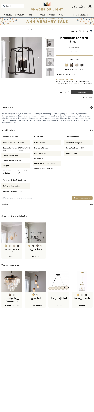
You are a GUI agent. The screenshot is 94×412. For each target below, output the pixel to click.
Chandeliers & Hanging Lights (29, 29)
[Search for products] (4, 6)
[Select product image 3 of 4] (50, 62)
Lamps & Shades (52, 14)
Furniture (70, 15)
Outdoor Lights (43, 14)
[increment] (68, 91)
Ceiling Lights (30, 14)
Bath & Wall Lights (20, 14)
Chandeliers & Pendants (8, 14)
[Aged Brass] (66, 65)
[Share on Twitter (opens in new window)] (80, 31)
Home (3, 29)
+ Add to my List (87, 97)
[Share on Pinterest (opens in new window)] (84, 31)
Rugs (76, 15)
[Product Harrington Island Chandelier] (35, 232)
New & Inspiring (83, 14)
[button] (21, 57)
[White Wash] (77, 65)
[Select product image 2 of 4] (50, 52)
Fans (36, 15)
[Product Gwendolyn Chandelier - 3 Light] (82, 281)
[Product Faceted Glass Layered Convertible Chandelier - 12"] (11, 281)
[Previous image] (5, 57)
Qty (61, 92)
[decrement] (68, 93)
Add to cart (82, 92)
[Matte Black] (82, 65)
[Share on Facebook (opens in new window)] (76, 31)
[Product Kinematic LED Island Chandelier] (58, 281)
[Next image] (38, 57)
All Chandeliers (43, 29)
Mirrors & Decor (61, 14)
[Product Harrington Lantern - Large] (11, 232)
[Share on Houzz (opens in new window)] (87, 31)
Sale (89, 15)
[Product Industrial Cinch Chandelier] (35, 281)
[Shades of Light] (47, 6)
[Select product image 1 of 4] (50, 43)
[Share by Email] (91, 31)
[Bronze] (71, 65)
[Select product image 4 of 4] (50, 72)
